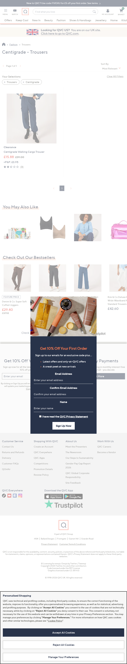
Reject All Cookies (63, 644)
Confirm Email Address (63, 387)
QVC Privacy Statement (74, 416)
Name (63, 402)
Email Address (63, 373)
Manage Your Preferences (63, 657)
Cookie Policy (55, 620)
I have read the (65, 416)
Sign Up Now (63, 425)
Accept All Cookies (63, 632)
